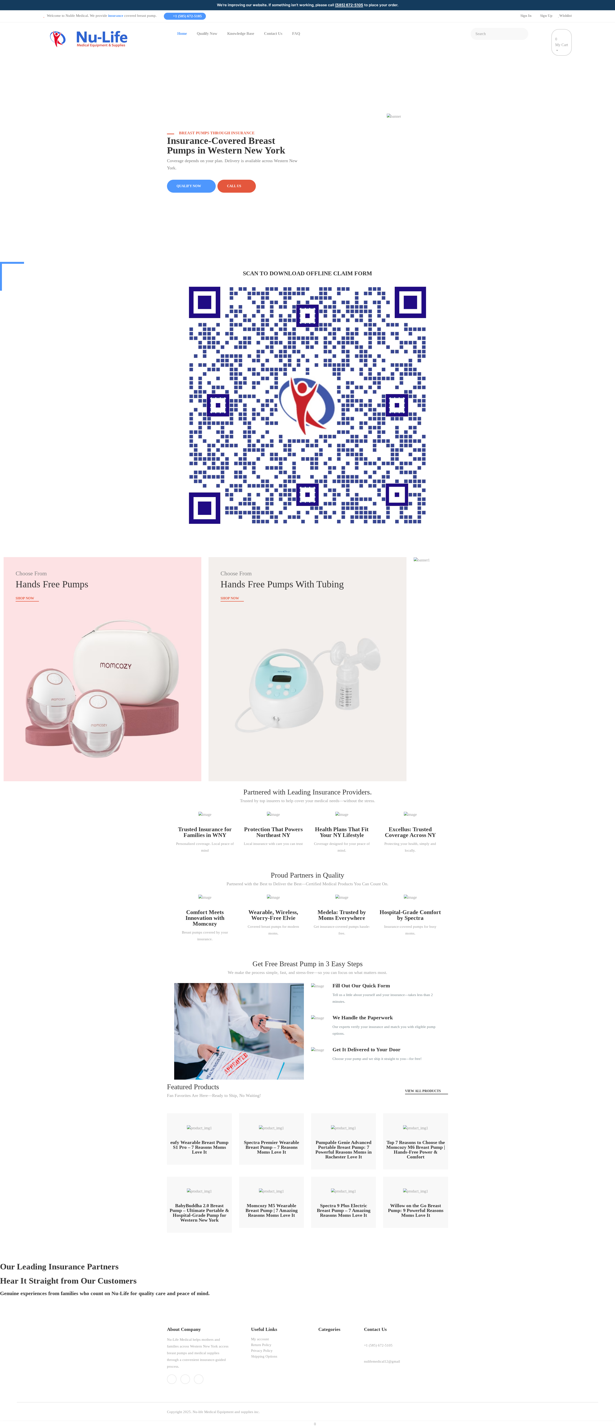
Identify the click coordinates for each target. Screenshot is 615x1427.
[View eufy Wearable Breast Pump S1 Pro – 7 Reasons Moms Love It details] (199, 1125)
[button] (199, 1111)
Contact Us (273, 33)
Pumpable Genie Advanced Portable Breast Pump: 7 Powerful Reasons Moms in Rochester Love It (343, 1149)
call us (234, 186)
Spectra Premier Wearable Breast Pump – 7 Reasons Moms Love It (271, 1147)
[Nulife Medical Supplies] (90, 39)
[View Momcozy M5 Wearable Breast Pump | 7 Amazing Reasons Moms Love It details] (271, 1188)
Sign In (525, 16)
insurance (115, 16)
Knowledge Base (240, 33)
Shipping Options (264, 1356)
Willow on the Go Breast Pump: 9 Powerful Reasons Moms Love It (415, 1210)
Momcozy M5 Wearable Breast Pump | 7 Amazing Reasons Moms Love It (272, 1210)
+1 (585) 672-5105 (187, 16)
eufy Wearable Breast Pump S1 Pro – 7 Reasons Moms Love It (199, 1147)
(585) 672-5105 (349, 5)
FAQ (296, 33)
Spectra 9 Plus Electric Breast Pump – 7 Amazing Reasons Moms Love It (343, 1210)
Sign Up (546, 16)
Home (182, 33)
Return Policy (261, 1345)
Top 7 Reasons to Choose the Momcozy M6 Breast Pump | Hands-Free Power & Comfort (415, 1149)
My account (260, 1339)
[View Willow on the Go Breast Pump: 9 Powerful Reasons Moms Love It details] (415, 1188)
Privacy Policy (262, 1351)
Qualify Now (207, 33)
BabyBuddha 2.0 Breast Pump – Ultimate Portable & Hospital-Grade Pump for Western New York (199, 1213)
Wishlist (565, 16)
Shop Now (25, 598)
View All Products (423, 1091)
